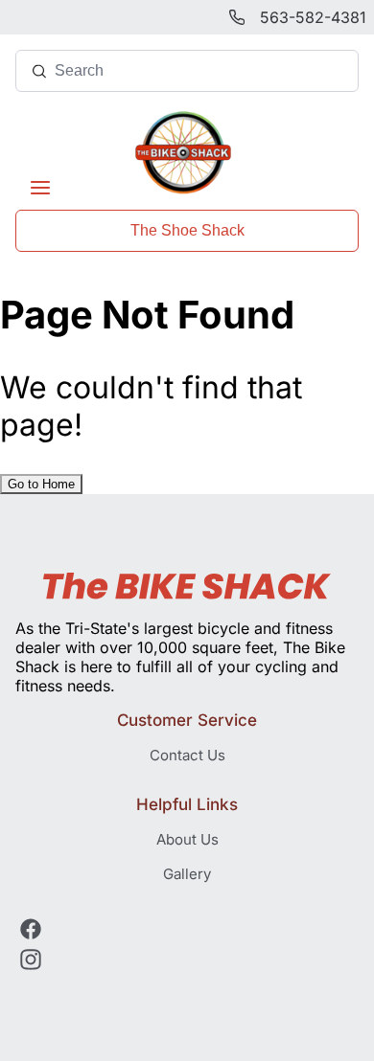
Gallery (187, 874)
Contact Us (187, 755)
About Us (187, 839)
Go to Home (41, 484)
